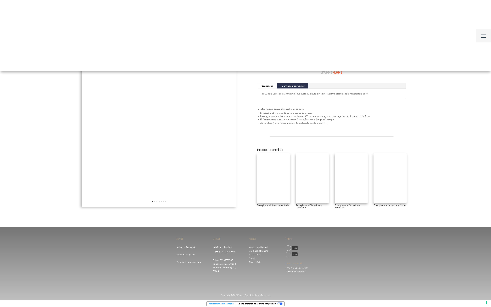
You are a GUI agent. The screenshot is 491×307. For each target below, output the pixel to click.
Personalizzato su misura (188, 262)
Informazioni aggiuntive (293, 86)
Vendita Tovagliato (185, 254)
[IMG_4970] (159, 206)
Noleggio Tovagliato (186, 247)
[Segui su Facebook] (288, 248)
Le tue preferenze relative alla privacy (257, 303)
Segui (295, 248)
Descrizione (267, 86)
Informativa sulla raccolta (221, 303)
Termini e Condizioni (295, 271)
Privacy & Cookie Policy (297, 267)
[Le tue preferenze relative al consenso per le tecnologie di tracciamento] (486, 302)
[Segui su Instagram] (288, 254)
